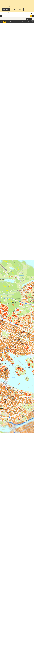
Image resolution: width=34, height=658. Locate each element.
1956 (16, 21)
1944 (22, 21)
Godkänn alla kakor (6, 9)
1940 (25, 21)
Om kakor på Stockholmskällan (6, 6)
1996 (7, 21)
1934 (28, 21)
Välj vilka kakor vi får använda (17, 9)
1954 (19, 21)
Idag (5, 21)
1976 (10, 21)
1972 (13, 21)
